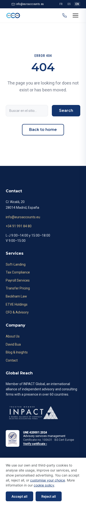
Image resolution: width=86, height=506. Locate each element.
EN (77, 4)
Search (66, 110)
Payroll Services (18, 280)
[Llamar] (64, 15)
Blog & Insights (17, 352)
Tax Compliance (18, 272)
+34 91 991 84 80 (19, 226)
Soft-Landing (16, 264)
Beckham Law (16, 296)
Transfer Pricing (18, 288)
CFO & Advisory (17, 312)
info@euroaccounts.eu (23, 217)
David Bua (13, 344)
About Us (13, 336)
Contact (12, 360)
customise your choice (47, 480)
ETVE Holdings (16, 304)
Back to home (43, 129)
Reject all (48, 496)
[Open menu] (75, 15)
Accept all (19, 496)
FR (61, 4)
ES (69, 4)
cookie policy (44, 485)
